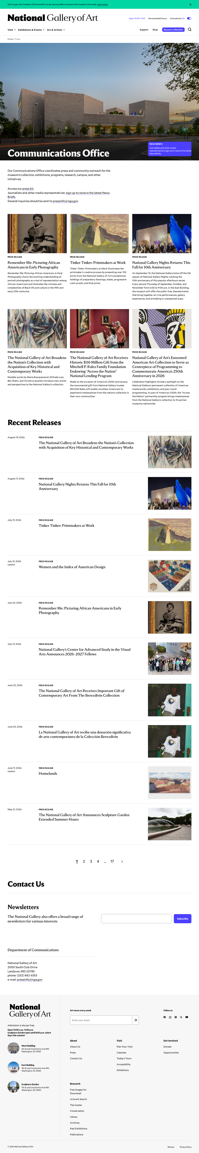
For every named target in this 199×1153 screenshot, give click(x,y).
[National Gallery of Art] (29, 1010)
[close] (190, 4)
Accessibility (124, 1064)
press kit (27, 188)
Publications (76, 1134)
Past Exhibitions (78, 1128)
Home (10, 39)
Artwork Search (78, 1099)
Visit (10, 29)
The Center (76, 1105)
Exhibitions (123, 1070)
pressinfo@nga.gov (65, 201)
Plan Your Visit (125, 1046)
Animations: (177, 18)
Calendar (121, 1052)
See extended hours (157, 18)
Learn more (102, 4)
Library (73, 1116)
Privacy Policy (185, 1147)
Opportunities (171, 1052)
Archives (74, 1122)
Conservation (77, 1110)
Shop (155, 29)
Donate (167, 1046)
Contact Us (76, 1058)
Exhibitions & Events (30, 29)
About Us (75, 1046)
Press (73, 1052)
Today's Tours (124, 1058)
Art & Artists (54, 29)
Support (144, 29)
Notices (171, 1147)
